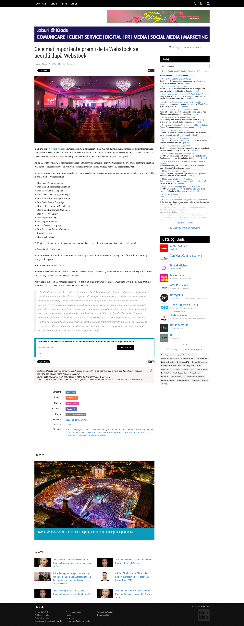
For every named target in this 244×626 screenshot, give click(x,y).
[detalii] (193, 75)
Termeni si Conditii (105, 612)
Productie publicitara (177, 311)
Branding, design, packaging (180, 288)
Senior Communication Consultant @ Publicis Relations (185, 125)
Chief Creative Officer (76, 414)
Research (195, 380)
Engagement (147, 429)
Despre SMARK (41, 612)
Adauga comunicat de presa (186, 47)
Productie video (195, 373)
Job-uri (74, 3)
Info (39, 353)
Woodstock (71, 397)
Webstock (71, 408)
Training (164, 384)
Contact (69, 615)
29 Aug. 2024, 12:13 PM (45, 63)
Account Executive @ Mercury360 (176, 145)
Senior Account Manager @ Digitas (176, 78)
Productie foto (201, 298)
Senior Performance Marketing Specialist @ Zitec (182, 215)
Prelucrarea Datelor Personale (78, 621)
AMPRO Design (179, 285)
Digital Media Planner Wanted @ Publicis (179, 117)
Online (83, 419)
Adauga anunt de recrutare (186, 227)
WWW (103, 435)
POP (149, 432)
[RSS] (149, 70)
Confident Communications (186, 255)
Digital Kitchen (179, 265)
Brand (68, 429)
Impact (82, 432)
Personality (141, 432)
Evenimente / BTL (176, 298)
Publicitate (81, 435)
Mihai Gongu (72, 403)
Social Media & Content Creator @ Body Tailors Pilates (184, 94)
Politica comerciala (73, 612)
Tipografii (204, 380)
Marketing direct (189, 308)
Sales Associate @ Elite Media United (178, 153)
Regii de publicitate (183, 380)
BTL (67, 419)
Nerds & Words (179, 325)
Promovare (71, 435)
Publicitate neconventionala (194, 376)
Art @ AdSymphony (170, 194)
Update (61, 63)
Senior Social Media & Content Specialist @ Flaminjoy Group (183, 72)
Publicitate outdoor (167, 380)
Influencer (91, 432)
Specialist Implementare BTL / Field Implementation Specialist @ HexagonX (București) (182, 208)
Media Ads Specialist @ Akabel (175, 171)
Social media (93, 435)
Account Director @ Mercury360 (175, 130)
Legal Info (70, 618)
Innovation (101, 432)
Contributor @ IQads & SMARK (48, 621)
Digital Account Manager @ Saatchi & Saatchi (181, 186)
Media (119, 432)
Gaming (176, 338)
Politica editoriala (41, 615)
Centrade (71, 392)
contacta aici (138, 379)
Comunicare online (176, 268)
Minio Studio (177, 275)
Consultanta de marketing (170, 358)
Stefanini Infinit (179, 315)
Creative (129, 429)
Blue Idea (205, 606)
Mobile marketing (199, 318)
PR (171, 259)
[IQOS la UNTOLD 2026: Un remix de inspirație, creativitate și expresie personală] (91, 499)
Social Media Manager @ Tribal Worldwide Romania (183, 109)
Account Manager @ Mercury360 (175, 138)
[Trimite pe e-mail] (152, 70)
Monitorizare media (182, 369)
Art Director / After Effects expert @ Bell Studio (181, 102)
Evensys (70, 63)
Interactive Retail (175, 365)
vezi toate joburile (185, 222)
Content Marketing (99, 429)
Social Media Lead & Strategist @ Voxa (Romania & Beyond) (182, 162)
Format (69, 432)
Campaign (76, 429)
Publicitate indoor (176, 376)
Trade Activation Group (184, 305)
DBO (172, 335)
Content (86, 429)
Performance (129, 432)
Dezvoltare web (202, 358)
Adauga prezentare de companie (186, 349)
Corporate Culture (116, 429)
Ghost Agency (178, 245)
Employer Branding (167, 362)
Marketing (74, 419)
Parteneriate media (41, 618)
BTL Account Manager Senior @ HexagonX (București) (184, 199)
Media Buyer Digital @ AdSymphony (177, 179)
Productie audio (189, 298)
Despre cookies (103, 615)
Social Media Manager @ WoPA (175, 86)
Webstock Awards (56, 148)
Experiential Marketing (199, 362)
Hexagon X (176, 295)
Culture (137, 429)
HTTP (75, 432)
